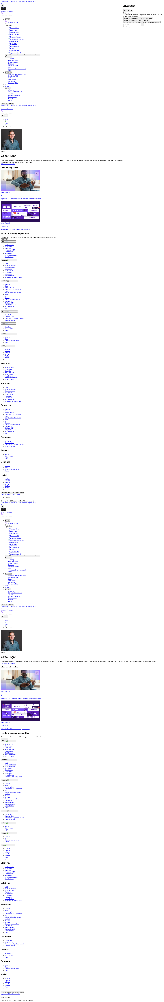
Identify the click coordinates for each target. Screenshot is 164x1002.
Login (11, 11)
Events (10, 70)
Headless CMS (14, 35)
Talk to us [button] (4, 103)
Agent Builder (14, 50)
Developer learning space (17, 74)
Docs (8, 11)
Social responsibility (14, 95)
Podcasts (7, 421)
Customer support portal (12, 469)
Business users (9, 374)
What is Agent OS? (144, 20)
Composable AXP (10, 430)
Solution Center (9, 367)
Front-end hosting (15, 37)
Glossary (7, 423)
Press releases (12, 97)
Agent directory (16, 53)
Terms (6, 494)
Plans (6, 84)
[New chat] (128, 10)
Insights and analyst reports (13, 418)
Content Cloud (14, 28)
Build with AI (14, 76)
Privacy (10, 494)
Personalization (14, 46)
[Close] (131, 11)
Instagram (7, 482)
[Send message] (142, 24)
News (6, 467)
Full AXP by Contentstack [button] (13, 492)
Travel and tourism (10, 389)
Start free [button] (11, 103)
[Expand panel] (125, 10)
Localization (8, 398)
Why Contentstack (15, 91)
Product (7, 19)
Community (11, 81)
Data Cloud (13, 30)
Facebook (7, 479)
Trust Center (16, 494)
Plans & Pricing (9, 379)
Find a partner (9, 456)
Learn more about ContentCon (151, 22)
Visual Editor (14, 41)
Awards (10, 93)
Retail (6, 387)
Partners (7, 86)
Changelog (8, 371)
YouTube (7, 486)
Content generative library (12, 424)
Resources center (13, 65)
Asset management (17, 39)
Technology (8, 392)
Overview (8, 454)
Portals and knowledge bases (13, 401)
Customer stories (13, 60)
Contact (10, 100)
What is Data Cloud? (146, 18)
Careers (10, 98)
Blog (9, 67)
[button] (2, 5)
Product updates (13, 83)
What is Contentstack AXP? (132, 18)
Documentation (13, 62)
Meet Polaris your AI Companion (133, 22)
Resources (8, 57)
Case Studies (8, 441)
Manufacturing (9, 394)
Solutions (11, 64)
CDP (6, 433)
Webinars (7, 419)
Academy (4, 11)
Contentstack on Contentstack (17, 69)
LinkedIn (7, 481)
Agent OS (14, 32)
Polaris (12, 48)
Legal (2, 494)
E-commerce (8, 396)
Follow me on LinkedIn (8, 164)
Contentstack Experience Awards (14, 444)
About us (11, 90)
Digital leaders (9, 376)
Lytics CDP (13, 44)
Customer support (10, 446)
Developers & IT (10, 372)
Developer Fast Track (11, 378)
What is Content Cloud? (130, 20)
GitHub (7, 484)
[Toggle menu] (6, 115)
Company (8, 88)
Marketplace (12, 79)
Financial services (10, 391)
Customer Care (9, 443)
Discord (7, 487)
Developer (8, 72)
